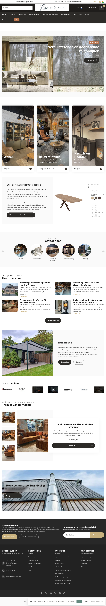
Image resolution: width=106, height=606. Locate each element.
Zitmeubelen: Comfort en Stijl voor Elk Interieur (34, 301)
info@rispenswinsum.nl (13, 577)
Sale (74, 14)
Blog (80, 14)
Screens (79, 362)
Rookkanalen (65, 14)
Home (4, 14)
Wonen (11, 14)
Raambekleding (34, 14)
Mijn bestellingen (86, 557)
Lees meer (23, 296)
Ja (79, 601)
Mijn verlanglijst (86, 560)
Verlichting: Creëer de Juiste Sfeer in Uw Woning (86, 283)
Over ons (58, 554)
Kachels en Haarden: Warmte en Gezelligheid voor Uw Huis (87, 301)
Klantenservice (6, 20)
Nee (86, 601)
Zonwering (21, 14)
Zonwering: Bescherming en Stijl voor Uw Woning (35, 283)
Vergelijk (84, 564)
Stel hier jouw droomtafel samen (21, 215)
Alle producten (86, 567)
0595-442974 (10, 571)
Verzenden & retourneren (63, 570)
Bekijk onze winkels (29, 537)
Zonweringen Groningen (62, 583)
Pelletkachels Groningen (63, 580)
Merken (87, 14)
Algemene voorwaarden (62, 557)
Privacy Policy (59, 564)
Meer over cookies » (97, 601)
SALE (17, 20)
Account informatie (87, 554)
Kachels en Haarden (50, 14)
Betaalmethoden (60, 567)
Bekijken (72, 445)
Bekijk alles (52, 320)
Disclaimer (58, 560)
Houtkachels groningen (62, 577)
